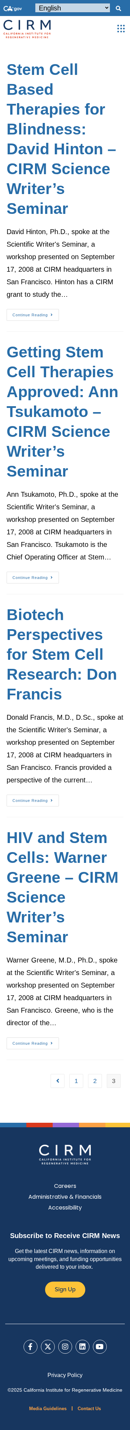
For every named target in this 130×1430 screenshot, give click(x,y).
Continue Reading (35, 313)
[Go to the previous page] (57, 1081)
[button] (118, 9)
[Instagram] (65, 1347)
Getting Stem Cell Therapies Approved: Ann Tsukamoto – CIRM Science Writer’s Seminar (62, 411)
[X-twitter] (48, 1347)
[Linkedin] (82, 1347)
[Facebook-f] (30, 1347)
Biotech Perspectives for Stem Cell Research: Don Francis (62, 654)
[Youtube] (100, 1347)
